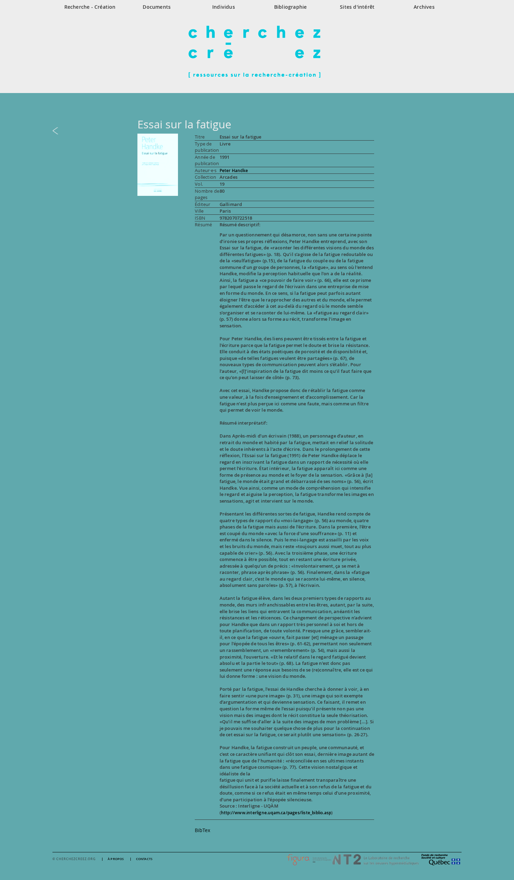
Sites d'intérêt (357, 6)
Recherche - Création (90, 6)
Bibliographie (290, 6)
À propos (116, 859)
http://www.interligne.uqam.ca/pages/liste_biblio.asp (276, 813)
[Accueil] (257, 51)
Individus (223, 6)
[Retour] (257, 130)
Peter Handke (234, 170)
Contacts (144, 859)
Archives (424, 6)
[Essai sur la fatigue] (157, 164)
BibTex (202, 830)
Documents (157, 6)
